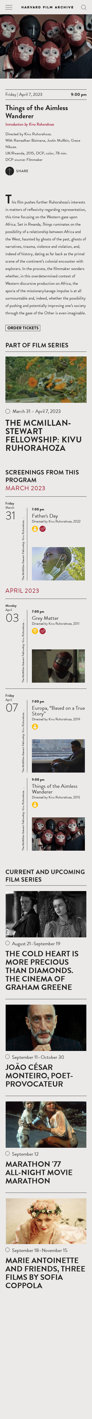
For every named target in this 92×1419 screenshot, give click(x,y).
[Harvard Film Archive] (47, 7)
